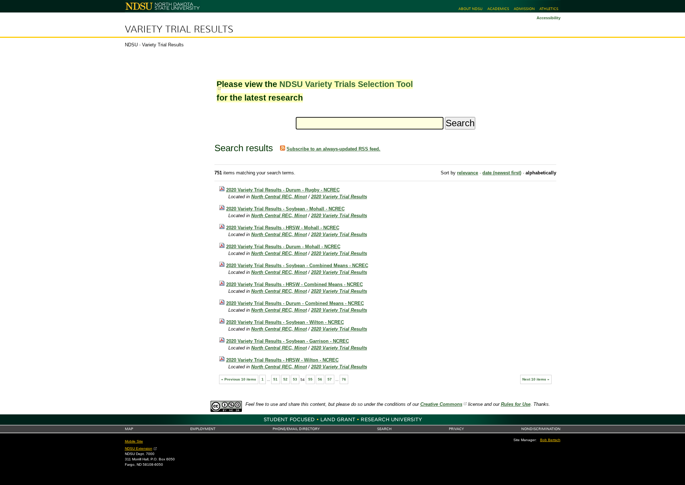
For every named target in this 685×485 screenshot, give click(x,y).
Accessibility (548, 18)
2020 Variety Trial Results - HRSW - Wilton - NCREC (282, 360)
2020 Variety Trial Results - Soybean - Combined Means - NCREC (297, 265)
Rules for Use (516, 404)
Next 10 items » (535, 379)
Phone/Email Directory (296, 429)
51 (275, 379)
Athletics (548, 8)
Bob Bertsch (550, 440)
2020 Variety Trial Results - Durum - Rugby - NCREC (283, 190)
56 (320, 379)
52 (285, 379)
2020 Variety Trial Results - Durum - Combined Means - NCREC (295, 303)
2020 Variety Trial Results (339, 196)
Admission (524, 8)
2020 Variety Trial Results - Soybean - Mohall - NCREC (285, 208)
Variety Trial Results (179, 29)
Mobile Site (134, 441)
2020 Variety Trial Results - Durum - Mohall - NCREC (283, 246)
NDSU (131, 44)
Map (129, 429)
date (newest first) (501, 172)
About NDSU (470, 8)
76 (344, 379)
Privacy (456, 429)
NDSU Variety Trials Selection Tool (346, 84)
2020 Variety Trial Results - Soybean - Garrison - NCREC (287, 341)
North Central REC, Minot (279, 196)
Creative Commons (441, 404)
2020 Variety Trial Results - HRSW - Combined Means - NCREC (294, 284)
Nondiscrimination (540, 429)
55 (310, 379)
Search (384, 429)
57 (330, 379)
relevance (467, 172)
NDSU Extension (138, 448)
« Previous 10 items (238, 379)
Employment (202, 429)
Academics (498, 8)
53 (295, 379)
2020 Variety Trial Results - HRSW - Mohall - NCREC (282, 227)
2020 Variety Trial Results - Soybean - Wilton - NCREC (285, 322)
